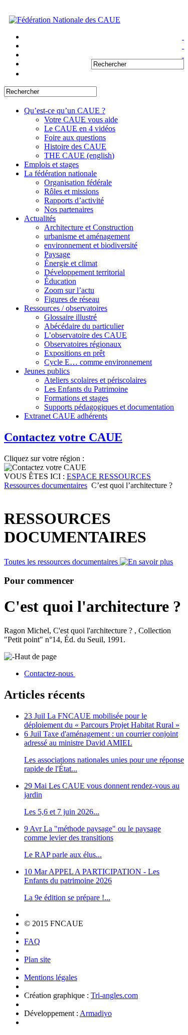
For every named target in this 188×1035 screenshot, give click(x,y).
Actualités (40, 218)
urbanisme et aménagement (87, 236)
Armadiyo (96, 1013)
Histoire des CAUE (75, 146)
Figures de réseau (71, 299)
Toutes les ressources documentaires (62, 561)
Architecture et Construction (88, 227)
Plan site (37, 959)
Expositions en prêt (74, 353)
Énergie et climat (70, 263)
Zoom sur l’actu (69, 290)
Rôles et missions (71, 191)
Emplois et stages (51, 164)
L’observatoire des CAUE (85, 335)
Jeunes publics (47, 371)
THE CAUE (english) (79, 155)
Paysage (57, 254)
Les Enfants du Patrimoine (86, 389)
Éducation (60, 281)
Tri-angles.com (114, 995)
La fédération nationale (60, 173)
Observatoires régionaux (82, 344)
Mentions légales (50, 977)
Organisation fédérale (78, 182)
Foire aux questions (75, 137)
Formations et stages (76, 398)
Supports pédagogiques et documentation (109, 407)
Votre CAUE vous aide (81, 119)
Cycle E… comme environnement (98, 362)
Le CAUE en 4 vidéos (79, 128)
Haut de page (36, 656)
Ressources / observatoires (65, 308)
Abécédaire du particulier (84, 326)
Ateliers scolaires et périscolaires (95, 380)
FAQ (32, 941)
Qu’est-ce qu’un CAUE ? (64, 110)
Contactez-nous (49, 673)
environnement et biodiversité (90, 245)
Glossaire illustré (70, 317)
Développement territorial (84, 272)
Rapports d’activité (74, 200)
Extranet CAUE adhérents (65, 416)
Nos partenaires (68, 209)
